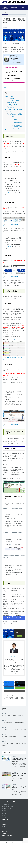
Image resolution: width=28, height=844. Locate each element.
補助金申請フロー (14, 107)
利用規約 (3, 815)
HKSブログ (4, 831)
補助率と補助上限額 (14, 100)
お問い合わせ (4, 833)
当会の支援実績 (5, 819)
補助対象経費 (13, 102)
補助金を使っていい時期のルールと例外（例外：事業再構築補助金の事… (14, 744)
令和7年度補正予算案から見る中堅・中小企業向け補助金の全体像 (14, 737)
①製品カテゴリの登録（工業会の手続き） (17, 118)
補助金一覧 (4, 813)
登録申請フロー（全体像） (16, 113)
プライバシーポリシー (6, 817)
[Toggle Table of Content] (21, 93)
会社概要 (3, 826)
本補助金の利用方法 (11, 104)
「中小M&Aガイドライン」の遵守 (9, 801)
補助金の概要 (9, 97)
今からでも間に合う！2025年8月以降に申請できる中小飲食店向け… (14, 716)
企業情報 (4, 824)
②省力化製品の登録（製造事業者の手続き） (17, 122)
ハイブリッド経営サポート (13, 842)
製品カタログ (13, 106)
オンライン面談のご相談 (7, 835)
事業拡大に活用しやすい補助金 (7, 806)
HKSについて (4, 828)
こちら (5, 87)
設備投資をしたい (5, 810)
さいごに (8, 130)
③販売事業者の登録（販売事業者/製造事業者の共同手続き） (18, 127)
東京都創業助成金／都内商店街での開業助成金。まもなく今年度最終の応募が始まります (8, 697)
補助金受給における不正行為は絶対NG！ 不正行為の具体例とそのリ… (14, 730)
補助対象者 (12, 98)
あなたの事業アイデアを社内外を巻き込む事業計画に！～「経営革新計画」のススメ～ (19, 697)
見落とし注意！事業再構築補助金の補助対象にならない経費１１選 (14, 723)
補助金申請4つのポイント (6, 808)
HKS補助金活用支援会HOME (7, 804)
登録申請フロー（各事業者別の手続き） (16, 115)
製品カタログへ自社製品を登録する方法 (14, 110)
